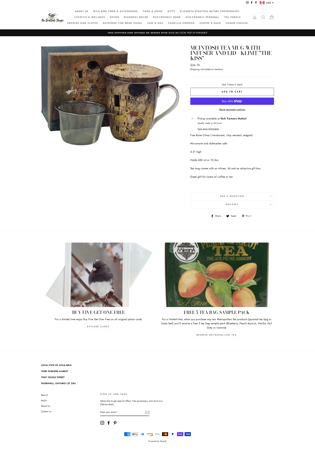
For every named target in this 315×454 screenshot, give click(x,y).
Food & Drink (153, 11)
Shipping (195, 69)
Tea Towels (232, 17)
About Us (81, 11)
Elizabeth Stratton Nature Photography (210, 11)
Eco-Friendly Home (167, 17)
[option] (157, 33)
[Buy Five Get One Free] (98, 275)
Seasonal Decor (136, 17)
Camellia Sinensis (181, 23)
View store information (208, 128)
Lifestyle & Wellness (89, 17)
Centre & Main (210, 23)
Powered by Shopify (157, 441)
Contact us (46, 411)
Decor (114, 17)
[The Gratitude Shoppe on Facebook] (109, 423)
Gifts (171, 11)
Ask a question (232, 196)
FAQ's (44, 400)
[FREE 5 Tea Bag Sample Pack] (216, 275)
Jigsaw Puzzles (237, 23)
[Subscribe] (147, 412)
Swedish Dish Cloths (82, 23)
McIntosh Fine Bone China (122, 23)
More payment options (232, 109)
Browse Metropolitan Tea (217, 334)
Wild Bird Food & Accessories (115, 11)
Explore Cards (98, 326)
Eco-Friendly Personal (203, 17)
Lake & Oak (155, 23)
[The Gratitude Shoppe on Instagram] (102, 423)
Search (44, 395)
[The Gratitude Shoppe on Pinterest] (115, 423)
